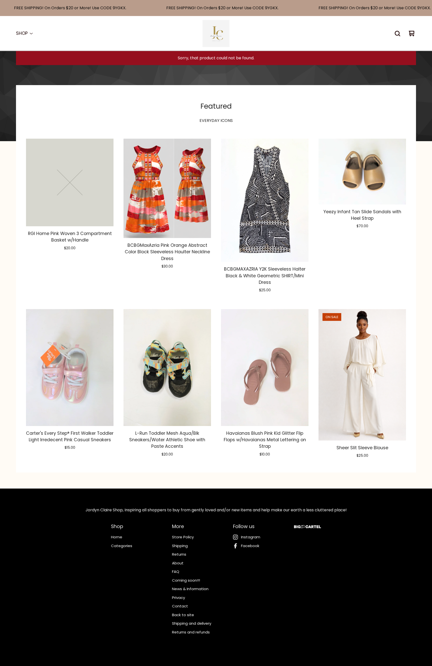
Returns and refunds (191, 632)
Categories (121, 545)
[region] (216, 8)
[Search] (397, 33)
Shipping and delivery (191, 623)
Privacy (178, 597)
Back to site (183, 614)
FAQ (175, 571)
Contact (180, 606)
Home (116, 537)
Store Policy (183, 537)
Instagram (250, 537)
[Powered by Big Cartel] (307, 526)
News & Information (190, 588)
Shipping (180, 545)
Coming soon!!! (186, 580)
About (178, 563)
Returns (179, 554)
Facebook (250, 545)
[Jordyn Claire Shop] (216, 33)
